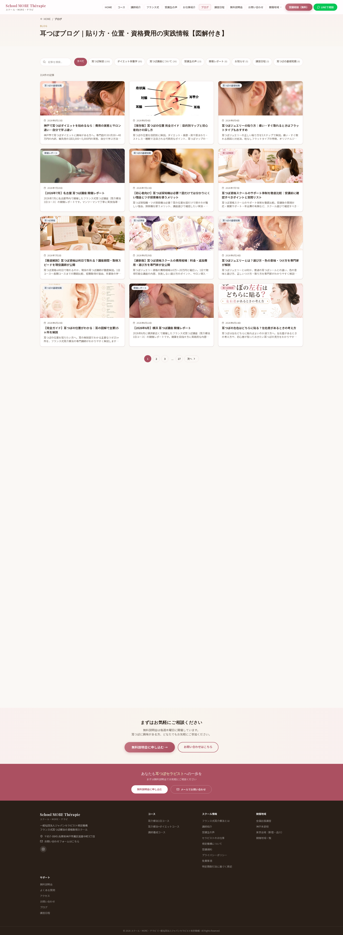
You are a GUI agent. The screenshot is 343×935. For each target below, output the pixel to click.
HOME (108, 7)
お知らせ (241, 61)
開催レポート (218, 61)
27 (179, 359)
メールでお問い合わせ (193, 789)
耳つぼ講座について (163, 61)
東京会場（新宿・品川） (270, 832)
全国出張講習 (263, 821)
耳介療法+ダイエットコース (163, 826)
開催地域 (274, 7)
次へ (189, 359)
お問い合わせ (255, 7)
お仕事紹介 (189, 7)
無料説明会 (236, 7)
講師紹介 (136, 7)
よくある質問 (47, 890)
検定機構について (212, 843)
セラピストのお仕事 (213, 838)
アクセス (45, 896)
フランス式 (152, 7)
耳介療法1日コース (158, 821)
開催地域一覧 (263, 838)
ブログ (205, 7)
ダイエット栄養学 (129, 61)
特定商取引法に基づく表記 (217, 866)
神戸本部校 (262, 826)
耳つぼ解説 (100, 61)
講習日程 (219, 7)
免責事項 (207, 861)
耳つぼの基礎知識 (288, 61)
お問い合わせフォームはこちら (61, 841)
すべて (80, 61)
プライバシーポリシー (214, 855)
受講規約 (207, 849)
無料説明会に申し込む (149, 789)
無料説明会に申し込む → (150, 747)
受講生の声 (171, 7)
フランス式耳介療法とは (216, 821)
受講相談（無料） (299, 7)
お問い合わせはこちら (198, 747)
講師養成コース (156, 832)
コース (121, 7)
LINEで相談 (327, 7)
